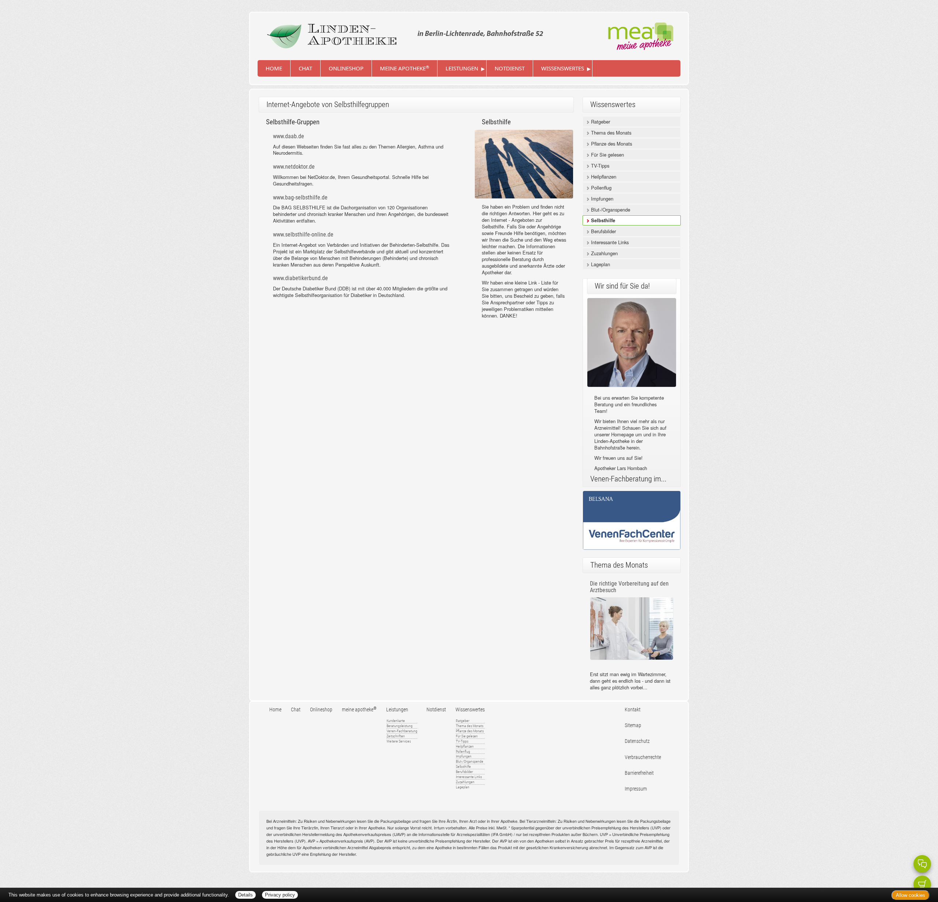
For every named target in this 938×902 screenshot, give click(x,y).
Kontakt (632, 710)
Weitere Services (399, 741)
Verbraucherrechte (643, 757)
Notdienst (510, 68)
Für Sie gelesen (607, 154)
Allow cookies (910, 895)
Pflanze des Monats (611, 143)
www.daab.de (288, 136)
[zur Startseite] (403, 33)
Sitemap (633, 725)
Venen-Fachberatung (402, 731)
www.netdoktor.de (294, 166)
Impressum (636, 789)
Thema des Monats (610, 132)
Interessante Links (609, 242)
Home (274, 68)
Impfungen (601, 198)
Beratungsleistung (400, 726)
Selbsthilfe (602, 220)
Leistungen (462, 68)
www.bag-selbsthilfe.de (300, 197)
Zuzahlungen (604, 253)
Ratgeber (600, 121)
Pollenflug (601, 187)
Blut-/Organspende (610, 209)
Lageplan (600, 264)
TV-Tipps (599, 165)
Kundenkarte (396, 721)
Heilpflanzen (603, 176)
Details (245, 895)
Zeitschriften (396, 736)
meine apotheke (404, 68)
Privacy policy (280, 895)
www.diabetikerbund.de (300, 278)
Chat (305, 68)
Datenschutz (637, 741)
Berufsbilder (603, 231)
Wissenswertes (562, 68)
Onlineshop (346, 68)
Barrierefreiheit (639, 773)
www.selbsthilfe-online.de (303, 234)
